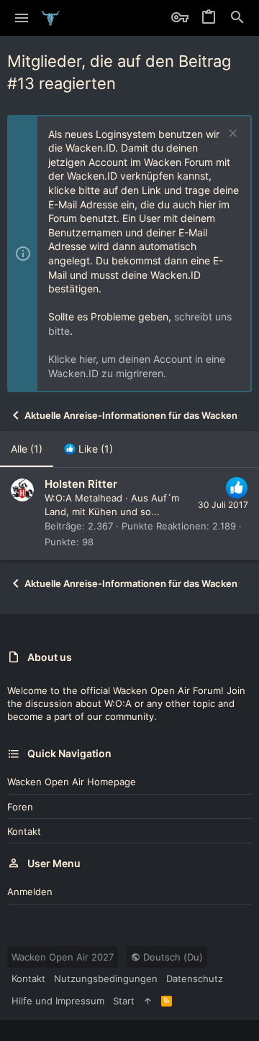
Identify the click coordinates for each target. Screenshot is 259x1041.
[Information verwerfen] (231, 134)
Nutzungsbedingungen (106, 978)
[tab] (88, 449)
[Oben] (148, 1001)
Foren (20, 807)
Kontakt (24, 831)
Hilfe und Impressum (58, 1001)
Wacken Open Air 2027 (63, 957)
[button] (22, 18)
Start (124, 1001)
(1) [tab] (26, 449)
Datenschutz (194, 978)
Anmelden (30, 891)
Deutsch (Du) (171, 957)
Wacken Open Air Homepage (71, 781)
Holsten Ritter (81, 484)
